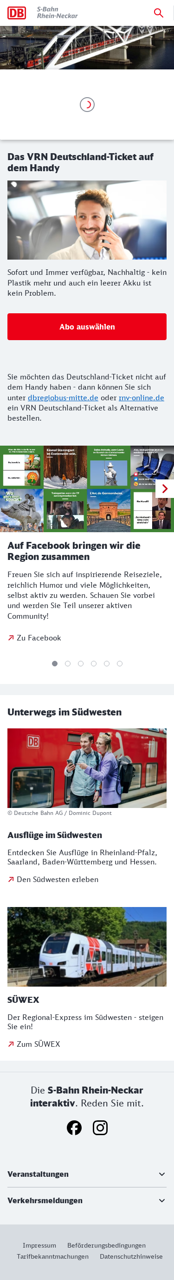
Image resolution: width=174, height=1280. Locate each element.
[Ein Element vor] (164, 488)
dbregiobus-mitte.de (63, 397)
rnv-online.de (141, 397)
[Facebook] (74, 1127)
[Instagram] (100, 1127)
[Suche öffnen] (158, 13)
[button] (87, 1174)
